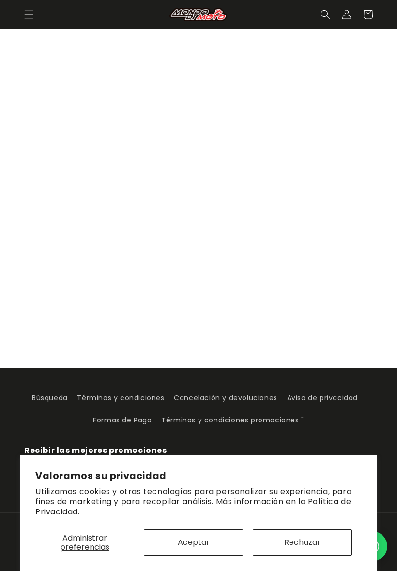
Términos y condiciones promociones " (232, 420)
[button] (29, 14)
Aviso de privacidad (322, 398)
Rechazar (302, 542)
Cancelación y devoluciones (225, 398)
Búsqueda (50, 398)
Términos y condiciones (120, 398)
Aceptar (194, 542)
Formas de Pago (122, 420)
